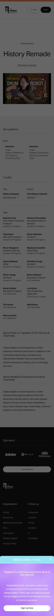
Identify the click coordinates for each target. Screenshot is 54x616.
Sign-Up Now (27, 608)
